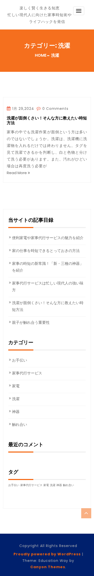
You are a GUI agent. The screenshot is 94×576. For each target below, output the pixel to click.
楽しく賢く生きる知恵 (40, 8)
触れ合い (19, 424)
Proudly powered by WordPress (47, 554)
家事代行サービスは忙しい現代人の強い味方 (47, 286)
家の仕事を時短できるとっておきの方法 (46, 250)
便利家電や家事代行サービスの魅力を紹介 (47, 237)
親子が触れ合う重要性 (31, 322)
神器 (16, 411)
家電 (16, 386)
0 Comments (54, 108)
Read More (17, 172)
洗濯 (16, 398)
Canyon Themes (47, 566)
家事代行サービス (27, 373)
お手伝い (19, 360)
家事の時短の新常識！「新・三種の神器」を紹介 (47, 267)
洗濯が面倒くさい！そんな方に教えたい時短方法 (47, 121)
